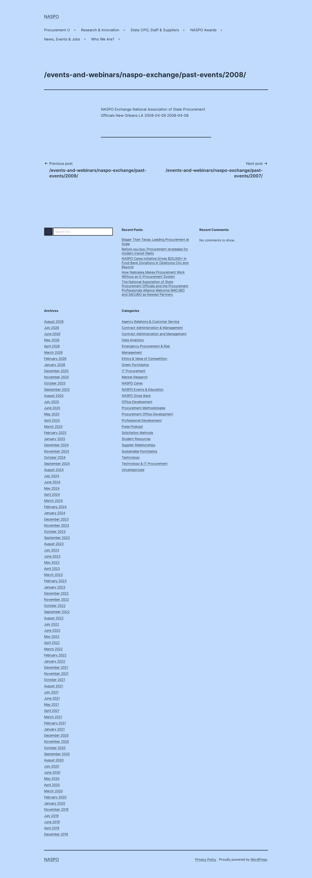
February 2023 (55, 581)
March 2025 (53, 426)
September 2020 (57, 754)
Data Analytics (133, 340)
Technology (131, 457)
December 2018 (56, 834)
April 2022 (52, 643)
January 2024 (54, 513)
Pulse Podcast (132, 426)
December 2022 (56, 593)
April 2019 (51, 828)
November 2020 (56, 741)
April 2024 (52, 494)
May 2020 (51, 778)
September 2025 (57, 389)
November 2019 (56, 809)
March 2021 (53, 717)
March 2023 (53, 575)
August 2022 (54, 618)
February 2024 (55, 507)
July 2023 (51, 550)
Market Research (135, 377)
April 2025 (52, 420)
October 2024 (55, 457)
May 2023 (51, 562)
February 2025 (55, 433)
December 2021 (56, 667)
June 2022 (52, 630)
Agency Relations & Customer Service (150, 321)
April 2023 (52, 568)
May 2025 (51, 414)
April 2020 (52, 785)
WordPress (259, 859)
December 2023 (56, 519)
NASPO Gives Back (136, 396)
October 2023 (55, 531)
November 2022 (56, 599)
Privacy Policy (205, 859)
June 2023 (52, 556)
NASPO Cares (132, 383)
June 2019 (52, 822)
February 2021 (55, 723)
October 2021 (54, 680)
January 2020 (54, 803)
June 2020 (52, 772)
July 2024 (51, 476)
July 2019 (51, 816)
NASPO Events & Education (143, 389)
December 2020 (56, 735)
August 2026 (54, 321)
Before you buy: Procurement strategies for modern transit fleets (155, 251)
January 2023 (54, 587)
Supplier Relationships (138, 445)
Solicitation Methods (137, 433)
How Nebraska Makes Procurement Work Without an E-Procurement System (153, 274)
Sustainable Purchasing (139, 451)
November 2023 (56, 525)
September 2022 (57, 612)
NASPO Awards (203, 30)
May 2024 (52, 488)
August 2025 (54, 396)
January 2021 (54, 729)
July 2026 (51, 328)
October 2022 (55, 605)
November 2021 (56, 673)
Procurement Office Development (147, 414)
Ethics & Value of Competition (144, 358)
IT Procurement (134, 371)
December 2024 (56, 445)
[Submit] (48, 232)
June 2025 (52, 408)
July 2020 (51, 766)
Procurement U (57, 30)
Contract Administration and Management (154, 334)
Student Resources (136, 439)
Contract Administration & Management (152, 328)
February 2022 (55, 655)
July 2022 (51, 624)
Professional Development (142, 420)
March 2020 (53, 791)
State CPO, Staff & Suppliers (155, 30)
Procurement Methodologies (143, 408)
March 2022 (53, 649)
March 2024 (53, 501)
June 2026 (52, 334)
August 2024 (54, 470)
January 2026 (54, 365)
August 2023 (54, 544)
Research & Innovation (100, 30)
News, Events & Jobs (62, 39)
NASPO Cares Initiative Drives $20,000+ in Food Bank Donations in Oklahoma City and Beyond (155, 263)
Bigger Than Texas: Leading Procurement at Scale (155, 242)
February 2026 (55, 358)
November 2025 (56, 377)
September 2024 (57, 463)
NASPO (51, 16)
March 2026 (53, 352)
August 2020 (54, 760)
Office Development (137, 402)
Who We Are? (102, 39)
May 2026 (51, 340)
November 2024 (56, 451)
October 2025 (55, 383)
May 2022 (51, 636)
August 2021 (53, 686)
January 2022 (54, 661)
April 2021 (51, 710)
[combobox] (78, 231)
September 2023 (57, 538)
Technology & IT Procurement (145, 463)
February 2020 (55, 797)
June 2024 (52, 482)
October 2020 (55, 748)
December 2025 (56, 371)
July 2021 (51, 692)
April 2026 (52, 346)
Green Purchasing (135, 365)
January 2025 (54, 439)
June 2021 (52, 698)
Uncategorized (133, 470)
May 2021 (51, 704)
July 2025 (51, 402)
